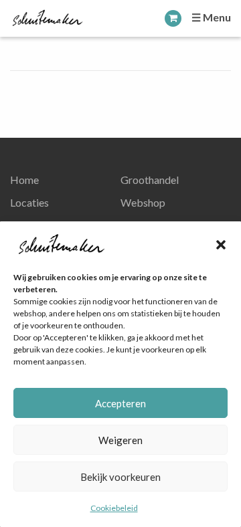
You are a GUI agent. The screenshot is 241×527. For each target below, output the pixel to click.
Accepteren (120, 403)
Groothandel (149, 179)
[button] (221, 244)
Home (24, 179)
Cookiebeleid (114, 508)
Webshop (142, 202)
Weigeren (120, 440)
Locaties (29, 202)
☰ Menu (211, 17)
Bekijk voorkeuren (120, 477)
